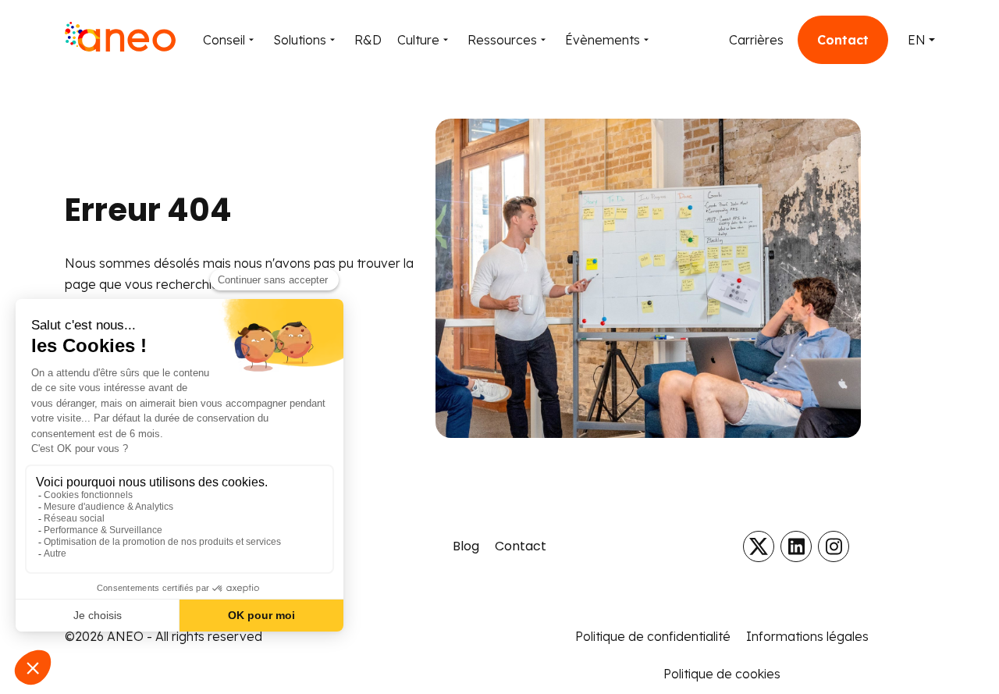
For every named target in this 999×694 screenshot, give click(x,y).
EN (917, 40)
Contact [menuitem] (520, 546)
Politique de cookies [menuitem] (721, 674)
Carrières (756, 40)
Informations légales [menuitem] (807, 636)
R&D (368, 40)
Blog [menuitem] (466, 546)
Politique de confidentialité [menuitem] (653, 636)
